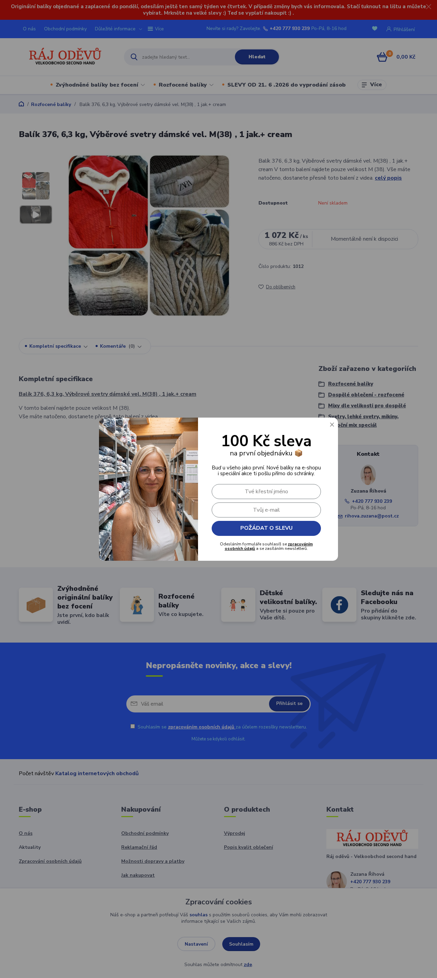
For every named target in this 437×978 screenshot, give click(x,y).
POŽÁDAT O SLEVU (266, 528)
